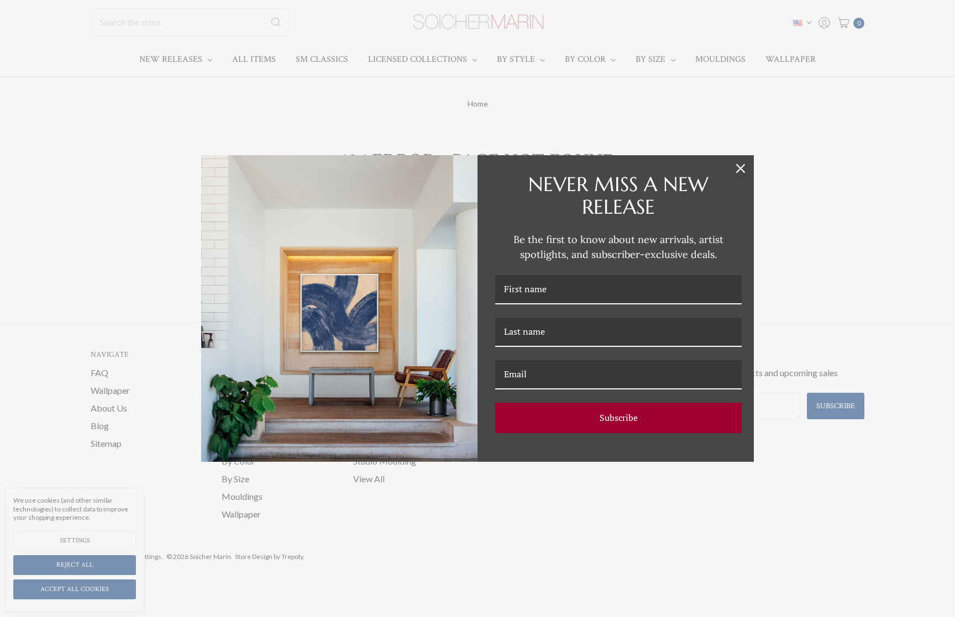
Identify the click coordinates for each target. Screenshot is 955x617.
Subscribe (619, 418)
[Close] (740, 168)
